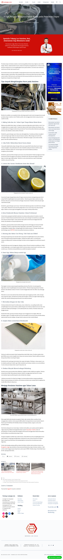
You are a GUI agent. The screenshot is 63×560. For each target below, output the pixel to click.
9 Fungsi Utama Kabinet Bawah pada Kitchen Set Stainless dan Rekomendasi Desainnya (37, 472)
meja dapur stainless (31, 429)
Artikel (39, 2)
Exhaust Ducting (36, 505)
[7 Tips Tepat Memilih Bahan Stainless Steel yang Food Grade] (8, 467)
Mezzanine (35, 498)
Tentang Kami (46, 2)
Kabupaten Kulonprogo (53, 502)
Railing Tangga (21, 513)
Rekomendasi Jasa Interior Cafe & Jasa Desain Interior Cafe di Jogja (54, 129)
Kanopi (19, 508)
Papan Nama (20, 500)
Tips (4, 478)
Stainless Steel (17, 479)
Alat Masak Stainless (7, 479)
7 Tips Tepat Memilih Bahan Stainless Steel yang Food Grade (15, 480)
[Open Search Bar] (60, 2)
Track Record (52, 507)
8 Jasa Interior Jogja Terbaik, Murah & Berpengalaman (52, 134)
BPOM (12, 230)
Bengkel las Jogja (5, 447)
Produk (26, 2)
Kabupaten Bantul (51, 500)
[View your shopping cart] (56, 2)
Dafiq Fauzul (35, 22)
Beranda (21, 2)
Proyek (33, 2)
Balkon (19, 510)
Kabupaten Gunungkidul (53, 503)
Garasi (34, 500)
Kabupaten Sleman (52, 498)
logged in (9, 488)
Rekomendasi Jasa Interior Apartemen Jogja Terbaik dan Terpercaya (54, 124)
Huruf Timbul (20, 502)
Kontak (52, 2)
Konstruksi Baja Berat (37, 503)
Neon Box (20, 498)
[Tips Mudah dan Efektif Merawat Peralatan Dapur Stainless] (23, 467)
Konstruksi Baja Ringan (38, 502)
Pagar (19, 511)
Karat (13, 479)
